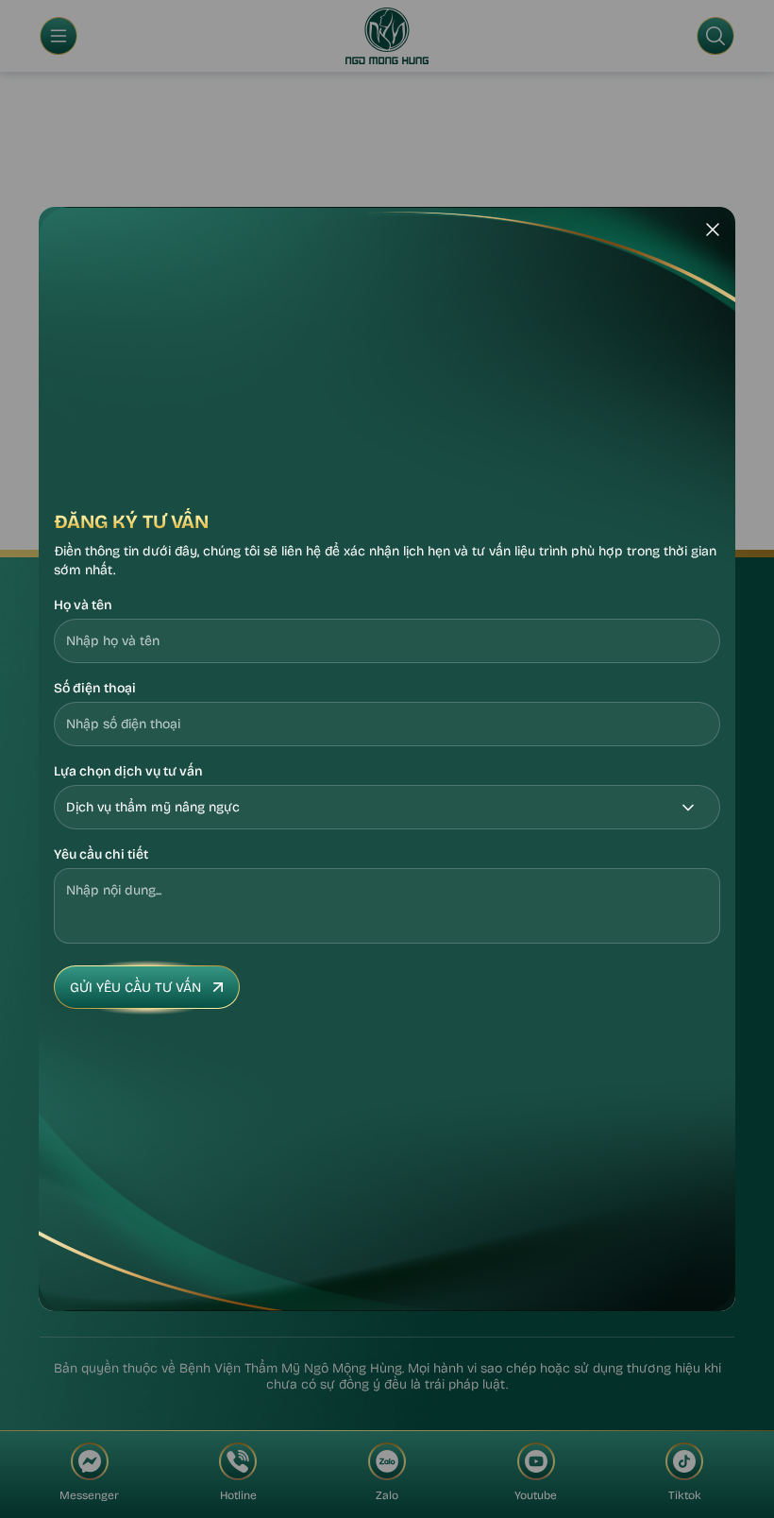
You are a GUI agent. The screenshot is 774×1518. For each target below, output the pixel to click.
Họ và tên (83, 605)
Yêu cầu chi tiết (101, 854)
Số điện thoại (95, 688)
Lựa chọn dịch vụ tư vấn (128, 771)
